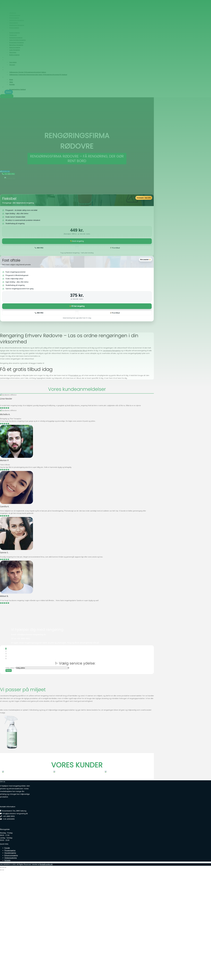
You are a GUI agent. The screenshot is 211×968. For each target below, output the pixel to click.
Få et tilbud (116, 313)
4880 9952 (39, 313)
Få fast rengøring (78, 306)
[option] (65, 771)
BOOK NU (6, 171)
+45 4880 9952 (9, 174)
